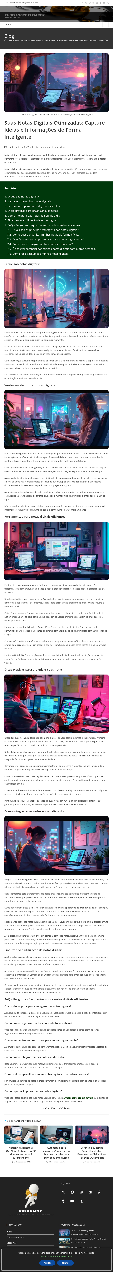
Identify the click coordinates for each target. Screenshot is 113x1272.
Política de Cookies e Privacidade (56, 1256)
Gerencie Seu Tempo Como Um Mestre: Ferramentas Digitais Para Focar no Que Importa (91, 1152)
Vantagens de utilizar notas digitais (28, 201)
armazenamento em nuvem (78, 1097)
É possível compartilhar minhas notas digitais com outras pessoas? (51, 249)
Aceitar (47, 1262)
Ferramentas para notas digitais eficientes (32, 206)
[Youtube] (72, 1201)
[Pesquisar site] (105, 25)
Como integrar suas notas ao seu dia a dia (32, 215)
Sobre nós (11, 1242)
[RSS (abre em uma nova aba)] (107, 2)
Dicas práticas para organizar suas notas (31, 210)
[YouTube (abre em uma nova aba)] (104, 2)
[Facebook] (72, 1192)
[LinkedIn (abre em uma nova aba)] (97, 2)
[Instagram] (81, 1192)
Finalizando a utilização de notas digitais (31, 220)
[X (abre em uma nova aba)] (82, 2)
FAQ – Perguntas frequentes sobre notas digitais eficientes (42, 225)
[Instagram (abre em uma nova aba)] (93, 2)
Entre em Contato (15, 1237)
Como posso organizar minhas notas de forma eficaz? (43, 234)
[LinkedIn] (90, 1192)
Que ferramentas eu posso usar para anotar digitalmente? (46, 239)
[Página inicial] (5, 40)
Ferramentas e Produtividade (51, 147)
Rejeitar (65, 1262)
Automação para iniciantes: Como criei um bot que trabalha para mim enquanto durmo (56, 1152)
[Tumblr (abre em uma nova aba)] (100, 2)
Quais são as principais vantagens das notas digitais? (43, 230)
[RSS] (81, 1201)
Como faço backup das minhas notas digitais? (38, 253)
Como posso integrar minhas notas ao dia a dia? (40, 244)
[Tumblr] (63, 1201)
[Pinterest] (99, 1192)
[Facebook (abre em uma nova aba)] (86, 2)
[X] (63, 1192)
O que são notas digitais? (22, 196)
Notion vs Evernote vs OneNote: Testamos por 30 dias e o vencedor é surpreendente (21, 1152)
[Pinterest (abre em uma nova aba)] (90, 2)
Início (9, 1231)
